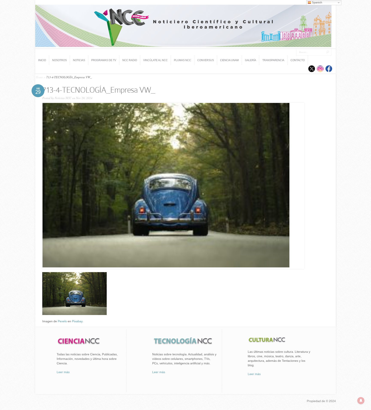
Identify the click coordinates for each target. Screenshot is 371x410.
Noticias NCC (63, 98)
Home (39, 77)
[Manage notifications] (360, 400)
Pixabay (77, 321)
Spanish (316, 2)
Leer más (63, 372)
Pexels (62, 321)
